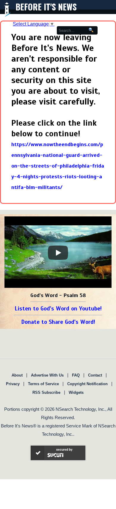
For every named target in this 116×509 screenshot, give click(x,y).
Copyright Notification (87, 384)
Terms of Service (43, 384)
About (17, 375)
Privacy (13, 384)
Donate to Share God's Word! (58, 321)
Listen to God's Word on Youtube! (58, 308)
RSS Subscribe (46, 392)
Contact (95, 375)
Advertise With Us (47, 375)
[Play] (58, 253)
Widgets (76, 392)
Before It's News (46, 7)
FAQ (76, 375)
